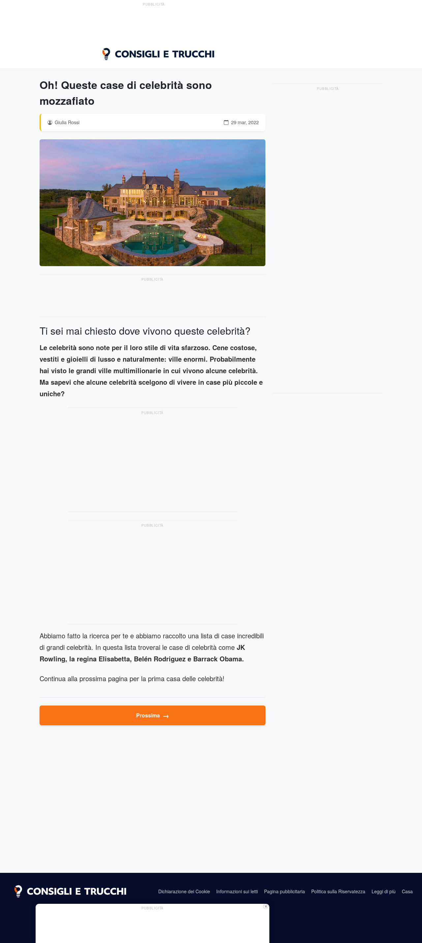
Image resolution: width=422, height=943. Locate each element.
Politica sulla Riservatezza (338, 891)
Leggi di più (384, 891)
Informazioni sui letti (237, 891)
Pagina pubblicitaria (284, 891)
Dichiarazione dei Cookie (184, 891)
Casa (407, 891)
